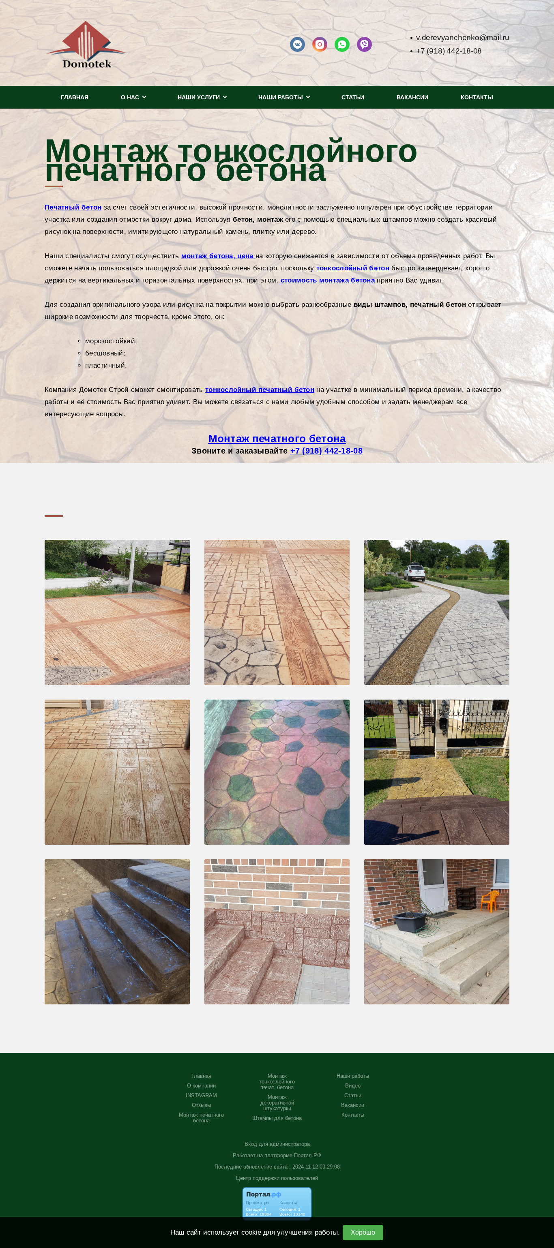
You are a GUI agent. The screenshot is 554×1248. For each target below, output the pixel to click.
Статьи (352, 97)
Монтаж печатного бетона (277, 438)
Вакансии (412, 97)
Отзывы (201, 1105)
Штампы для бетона (277, 1118)
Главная (74, 97)
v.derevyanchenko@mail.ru (462, 37)
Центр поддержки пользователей (277, 1178)
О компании (201, 1086)
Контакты (477, 97)
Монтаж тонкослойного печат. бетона (277, 1081)
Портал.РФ (307, 1155)
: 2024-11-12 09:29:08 (314, 1167)
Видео (353, 1086)
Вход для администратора (277, 1144)
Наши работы (353, 1076)
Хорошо (363, 1232)
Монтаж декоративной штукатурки (277, 1102)
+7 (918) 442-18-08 (449, 51)
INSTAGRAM (201, 1095)
